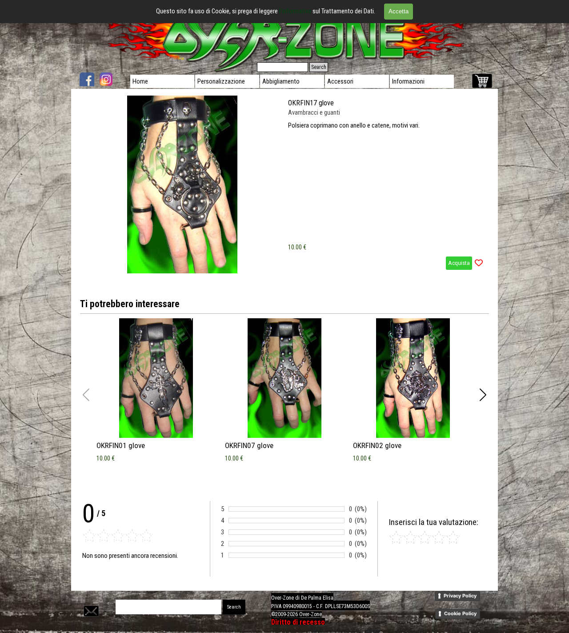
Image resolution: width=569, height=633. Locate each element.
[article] (284, 184)
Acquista (459, 263)
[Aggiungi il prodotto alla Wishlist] (478, 263)
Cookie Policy (460, 613)
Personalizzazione (221, 81)
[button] (483, 395)
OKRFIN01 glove (120, 445)
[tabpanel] (349, 609)
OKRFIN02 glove (377, 445)
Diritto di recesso (298, 622)
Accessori (340, 81)
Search (318, 67)
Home (140, 81)
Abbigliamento (281, 81)
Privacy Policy (460, 596)
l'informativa (296, 11)
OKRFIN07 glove (249, 445)
